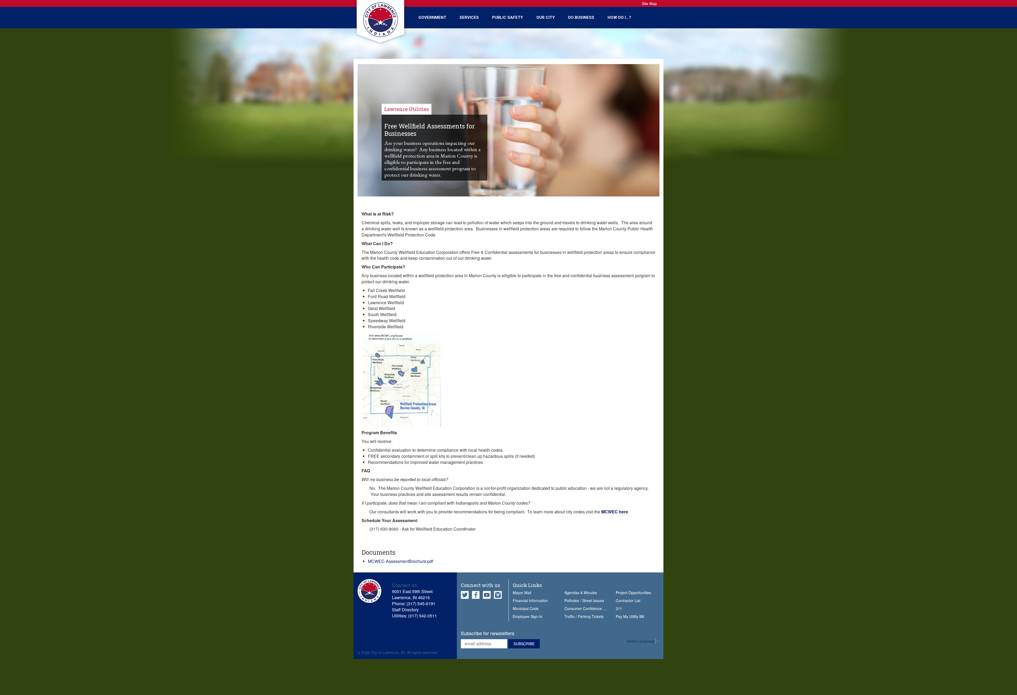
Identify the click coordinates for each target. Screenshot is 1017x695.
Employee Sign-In (527, 616)
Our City (545, 17)
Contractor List (628, 600)
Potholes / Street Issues (584, 600)
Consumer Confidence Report (589, 608)
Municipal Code (526, 608)
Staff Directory (405, 610)
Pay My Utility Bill (630, 616)
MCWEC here (614, 512)
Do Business (581, 17)
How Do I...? (619, 17)
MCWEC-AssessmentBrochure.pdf (400, 561)
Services (469, 17)
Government (432, 17)
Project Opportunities (633, 592)
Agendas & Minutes (580, 592)
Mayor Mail (522, 592)
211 (619, 608)
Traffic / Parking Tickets (584, 616)
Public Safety (507, 17)
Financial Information (530, 600)
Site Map (649, 3)
